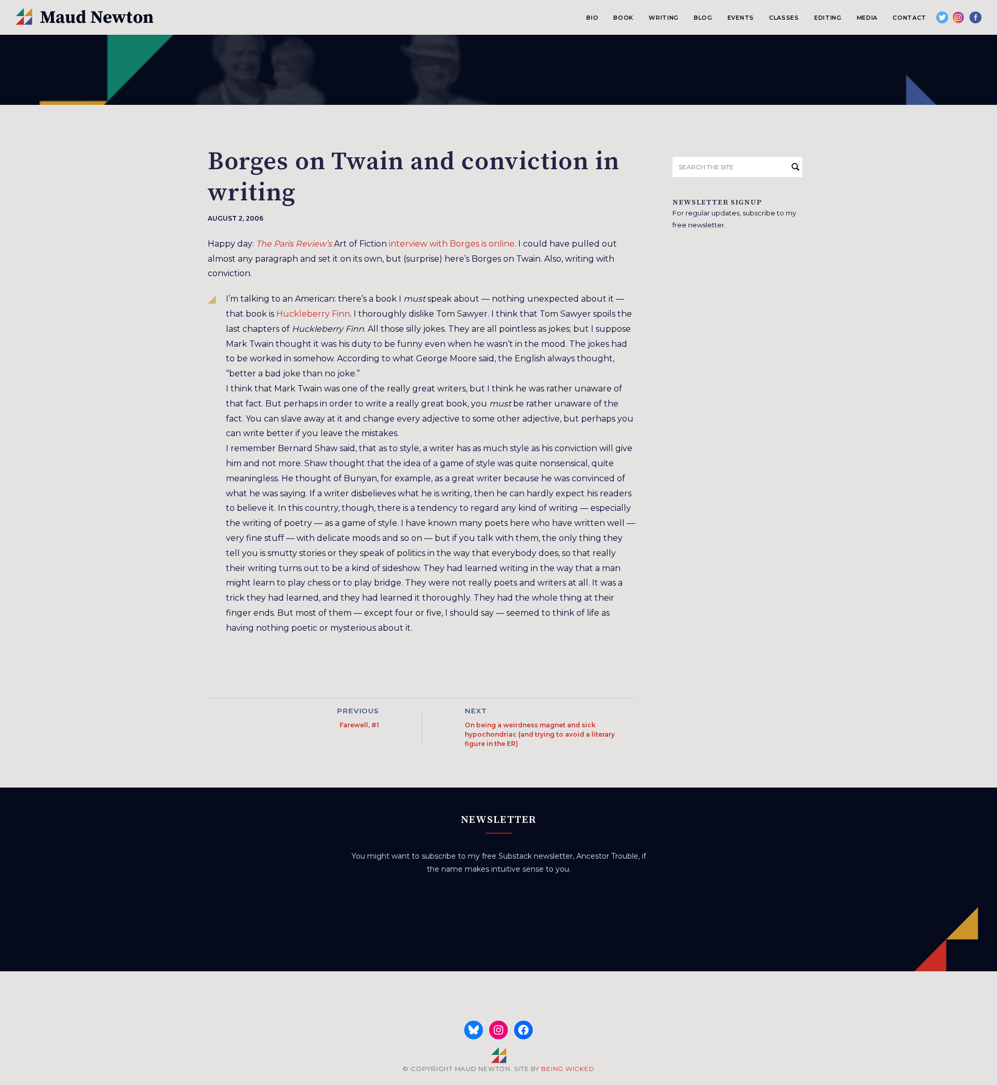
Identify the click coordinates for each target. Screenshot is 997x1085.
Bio (592, 17)
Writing (664, 17)
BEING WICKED (567, 1069)
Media (867, 17)
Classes (784, 17)
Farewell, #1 (359, 725)
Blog (703, 17)
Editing (828, 17)
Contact (909, 17)
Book (623, 17)
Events (740, 17)
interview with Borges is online (452, 244)
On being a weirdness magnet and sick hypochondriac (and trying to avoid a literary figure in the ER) (540, 734)
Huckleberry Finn (313, 314)
